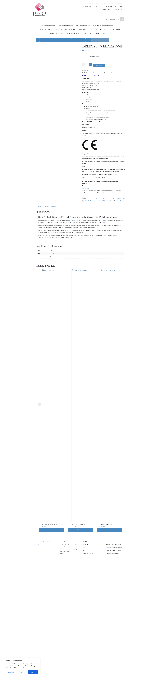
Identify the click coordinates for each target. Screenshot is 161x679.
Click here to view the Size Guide (90, 75)
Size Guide (85, 544)
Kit (88, 40)
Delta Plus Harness (89, 201)
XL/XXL (55, 253)
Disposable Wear (73, 33)
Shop (84, 547)
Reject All (22, 672)
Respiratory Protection (65, 29)
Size (84, 54)
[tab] (40, 206)
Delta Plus (56, 40)
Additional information (50, 206)
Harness (112, 201)
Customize (11, 672)
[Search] (122, 19)
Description (39, 206)
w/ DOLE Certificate (98, 33)
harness (104, 220)
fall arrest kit (75, 220)
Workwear (100, 29)
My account (107, 9)
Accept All (32, 672)
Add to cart (99, 65)
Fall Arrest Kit (98, 201)
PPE (49, 40)
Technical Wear (56, 33)
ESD (84, 33)
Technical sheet (85, 188)
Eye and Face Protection (103, 26)
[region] (21, 667)
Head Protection (66, 26)
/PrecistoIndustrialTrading (113, 553)
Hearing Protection (43, 29)
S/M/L (51, 253)
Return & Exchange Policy (89, 550)
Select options (80, 530)
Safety (43, 40)
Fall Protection (83, 26)
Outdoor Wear (114, 29)
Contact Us (118, 9)
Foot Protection (48, 26)
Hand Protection (85, 29)
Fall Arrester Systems (79, 40)
